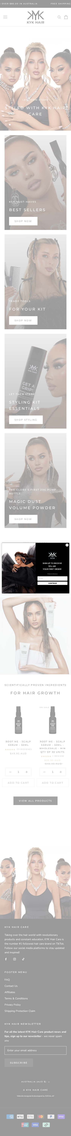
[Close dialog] (66, 544)
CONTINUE (52, 583)
